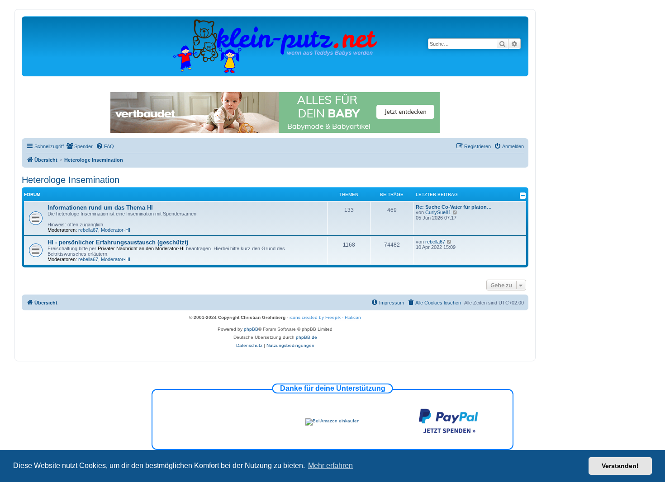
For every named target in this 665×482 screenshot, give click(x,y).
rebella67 (88, 230)
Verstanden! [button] (620, 465)
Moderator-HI (115, 230)
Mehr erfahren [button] (330, 465)
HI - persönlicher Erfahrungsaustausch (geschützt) (118, 242)
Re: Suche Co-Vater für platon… (454, 207)
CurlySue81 (438, 212)
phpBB (251, 329)
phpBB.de (306, 337)
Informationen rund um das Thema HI (100, 207)
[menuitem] (79, 146)
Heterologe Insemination (70, 180)
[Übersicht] (275, 45)
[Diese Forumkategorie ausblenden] (523, 195)
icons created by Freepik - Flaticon (325, 317)
